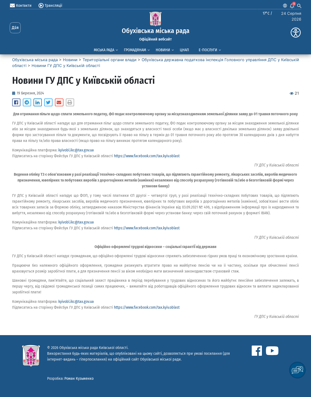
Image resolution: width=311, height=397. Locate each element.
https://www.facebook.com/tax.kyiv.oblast (147, 156)
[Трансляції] (41, 5)
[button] (16, 102)
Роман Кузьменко (79, 378)
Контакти (24, 5)
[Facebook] (257, 350)
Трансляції (53, 5)
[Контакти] (12, 5)
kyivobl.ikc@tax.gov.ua (76, 150)
